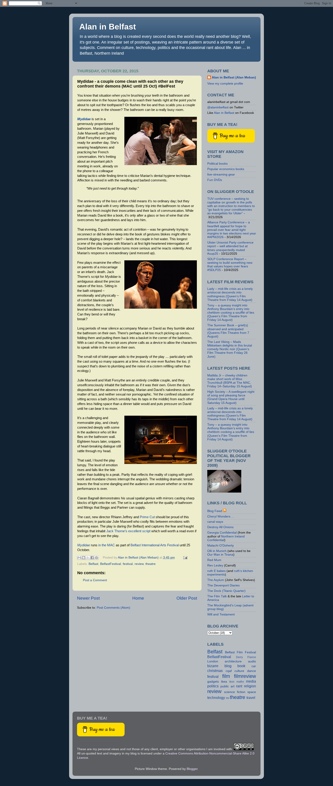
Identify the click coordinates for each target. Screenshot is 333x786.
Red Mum (214, 560)
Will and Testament (221, 614)
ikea (224, 681)
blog (228, 666)
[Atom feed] (225, 511)
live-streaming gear (221, 174)
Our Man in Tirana (220, 554)
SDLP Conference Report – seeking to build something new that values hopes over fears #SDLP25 (229, 264)
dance (251, 671)
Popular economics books (225, 169)
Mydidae (84, 119)
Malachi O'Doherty (220, 545)
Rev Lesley (215, 565)
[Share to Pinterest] (96, 557)
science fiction (234, 692)
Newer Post (88, 598)
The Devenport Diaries (223, 585)
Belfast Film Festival (240, 652)
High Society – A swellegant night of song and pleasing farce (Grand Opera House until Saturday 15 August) (230, 397)
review (139, 564)
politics (213, 686)
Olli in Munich (217, 551)
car (253, 666)
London (212, 661)
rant (239, 686)
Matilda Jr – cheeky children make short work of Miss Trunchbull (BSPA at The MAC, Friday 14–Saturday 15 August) (229, 381)
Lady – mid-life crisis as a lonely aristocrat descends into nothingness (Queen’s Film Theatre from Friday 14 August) (230, 294)
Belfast (93, 564)
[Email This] (79, 557)
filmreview (245, 676)
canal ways (215, 521)
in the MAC (106, 545)
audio (252, 661)
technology (216, 698)
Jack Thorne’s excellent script (128, 531)
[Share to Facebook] (92, 557)
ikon (231, 681)
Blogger (192, 769)
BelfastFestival (110, 564)
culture (239, 671)
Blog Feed (214, 511)
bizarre (212, 666)
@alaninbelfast (218, 107)
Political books (217, 163)
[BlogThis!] (83, 557)
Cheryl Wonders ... (220, 516)
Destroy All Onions (220, 527)
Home (138, 598)
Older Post (186, 598)
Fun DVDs (214, 180)
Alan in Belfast (107, 26)
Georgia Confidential (222, 532)
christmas (215, 671)
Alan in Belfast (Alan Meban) (234, 77)
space (251, 692)
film (226, 676)
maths (240, 681)
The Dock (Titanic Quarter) (226, 591)
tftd (227, 698)
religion (250, 686)
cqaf (229, 671)
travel (250, 698)
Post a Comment (95, 580)
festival (128, 564)
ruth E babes (216, 571)
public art (227, 686)
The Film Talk (217, 596)
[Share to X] (88, 557)
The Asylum (215, 580)
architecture (233, 661)
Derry (239, 657)
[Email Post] (185, 557)
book (241, 666)
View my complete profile (225, 83)
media (251, 681)
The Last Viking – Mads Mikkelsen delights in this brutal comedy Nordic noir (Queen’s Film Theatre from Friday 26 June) (229, 349)
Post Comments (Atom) (113, 607)
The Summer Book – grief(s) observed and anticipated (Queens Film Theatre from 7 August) (228, 331)
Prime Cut (147, 517)
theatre (150, 564)
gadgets (213, 681)
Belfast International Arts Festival (154, 545)
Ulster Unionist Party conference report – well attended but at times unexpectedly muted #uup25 (230, 248)
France (251, 657)
